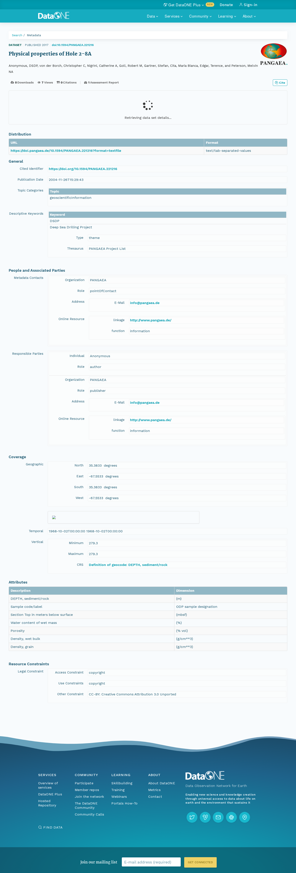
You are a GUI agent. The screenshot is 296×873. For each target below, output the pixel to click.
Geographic (34, 464)
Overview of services (48, 785)
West (79, 498)
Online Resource (72, 319)
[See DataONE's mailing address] (244, 817)
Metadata (34, 35)
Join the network (89, 797)
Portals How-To (124, 803)
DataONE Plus (50, 794)
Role (81, 291)
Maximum (75, 554)
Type (79, 238)
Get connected (200, 862)
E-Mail (119, 303)
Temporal (36, 531)
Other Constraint (70, 694)
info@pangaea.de (144, 303)
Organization (75, 280)
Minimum (76, 543)
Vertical (37, 542)
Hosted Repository (47, 803)
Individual (77, 356)
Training (118, 790)
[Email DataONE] (218, 817)
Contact (155, 797)
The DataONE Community (86, 805)
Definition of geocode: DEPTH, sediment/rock (128, 565)
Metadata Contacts (28, 278)
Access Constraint (69, 672)
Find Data (53, 827)
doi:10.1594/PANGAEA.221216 (73, 45)
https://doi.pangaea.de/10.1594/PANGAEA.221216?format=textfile (66, 151)
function (118, 331)
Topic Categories (30, 190)
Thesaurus (75, 248)
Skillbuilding (121, 783)
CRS (80, 565)
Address (78, 302)
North (79, 465)
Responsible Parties (27, 354)
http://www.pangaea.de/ (150, 320)
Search (17, 35)
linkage (119, 320)
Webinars (119, 797)
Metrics (154, 790)
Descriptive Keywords (26, 214)
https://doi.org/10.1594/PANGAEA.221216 (83, 169)
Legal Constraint (30, 671)
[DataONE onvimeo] (205, 817)
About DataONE (161, 783)
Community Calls (89, 814)
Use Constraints (70, 683)
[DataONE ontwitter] (192, 817)
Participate (84, 783)
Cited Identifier (31, 169)
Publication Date (30, 179)
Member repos (87, 790)
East (79, 476)
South (78, 487)
